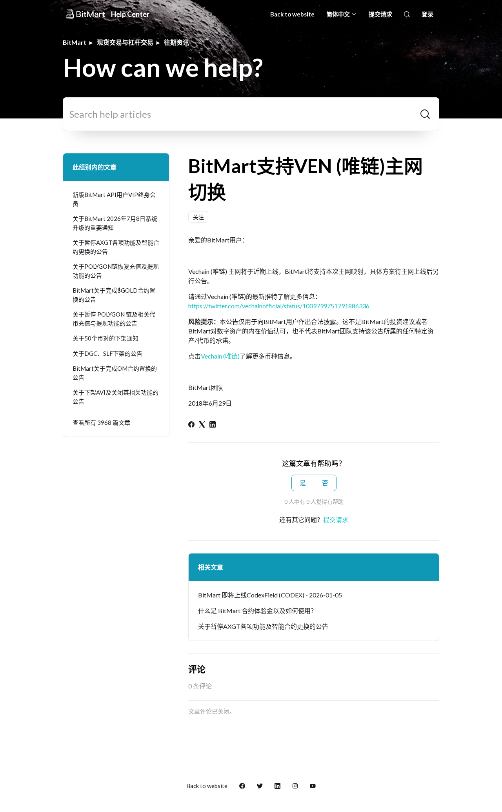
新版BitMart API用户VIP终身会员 (114, 199)
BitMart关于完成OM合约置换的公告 (115, 373)
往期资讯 (176, 42)
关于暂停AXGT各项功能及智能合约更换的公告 (263, 626)
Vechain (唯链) (220, 356)
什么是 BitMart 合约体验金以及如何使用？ (257, 610)
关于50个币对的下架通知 (105, 338)
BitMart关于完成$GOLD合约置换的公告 (114, 295)
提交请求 (380, 14)
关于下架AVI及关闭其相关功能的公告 (115, 397)
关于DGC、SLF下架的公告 (107, 353)
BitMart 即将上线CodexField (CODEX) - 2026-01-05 (270, 595)
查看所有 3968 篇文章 (101, 422)
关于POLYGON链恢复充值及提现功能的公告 (116, 271)
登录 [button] (427, 14)
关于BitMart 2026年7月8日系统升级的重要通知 (115, 223)
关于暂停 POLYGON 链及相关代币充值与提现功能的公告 (114, 319)
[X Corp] (202, 425)
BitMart (74, 42)
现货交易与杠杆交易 (125, 42)
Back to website (292, 14)
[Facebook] (191, 425)
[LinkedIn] (212, 425)
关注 (198, 217)
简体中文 (338, 14)
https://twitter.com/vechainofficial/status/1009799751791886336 (278, 306)
